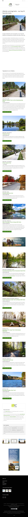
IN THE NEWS (4, 483)
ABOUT (3, 482)
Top (14, 515)
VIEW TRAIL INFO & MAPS (7, 231)
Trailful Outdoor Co (14, 427)
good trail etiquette (13, 416)
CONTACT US (4, 484)
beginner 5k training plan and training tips (15, 50)
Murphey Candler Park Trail (9, 390)
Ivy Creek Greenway (12, 275)
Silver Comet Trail (7, 163)
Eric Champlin (6, 425)
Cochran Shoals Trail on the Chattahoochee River (13, 101)
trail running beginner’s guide (15, 46)
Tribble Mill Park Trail (8, 360)
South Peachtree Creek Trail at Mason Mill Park (14, 299)
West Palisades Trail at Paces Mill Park (12, 222)
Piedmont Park (6, 134)
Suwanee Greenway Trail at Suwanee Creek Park (14, 270)
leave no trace (8, 411)
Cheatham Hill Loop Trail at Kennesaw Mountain (12, 330)
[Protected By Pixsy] (14, 509)
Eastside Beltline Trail (8, 193)
